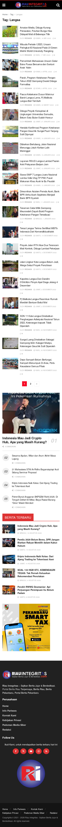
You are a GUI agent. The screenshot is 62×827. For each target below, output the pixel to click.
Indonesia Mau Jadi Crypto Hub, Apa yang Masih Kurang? (24, 440)
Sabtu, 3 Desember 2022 (46, 252)
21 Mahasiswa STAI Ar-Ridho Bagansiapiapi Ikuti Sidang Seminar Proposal (35, 471)
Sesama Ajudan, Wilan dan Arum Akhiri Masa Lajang (34, 457)
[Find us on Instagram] (39, 751)
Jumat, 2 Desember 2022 (45, 289)
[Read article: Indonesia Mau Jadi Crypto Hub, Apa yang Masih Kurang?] (31, 413)
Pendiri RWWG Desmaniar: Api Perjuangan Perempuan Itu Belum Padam (35, 590)
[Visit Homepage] (31, 5)
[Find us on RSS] (46, 751)
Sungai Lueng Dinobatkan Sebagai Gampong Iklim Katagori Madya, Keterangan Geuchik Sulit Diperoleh (37, 343)
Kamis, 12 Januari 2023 (45, 185)
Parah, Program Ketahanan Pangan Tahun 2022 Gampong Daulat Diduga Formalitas (38, 81)
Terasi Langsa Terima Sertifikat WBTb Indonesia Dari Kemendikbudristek (38, 229)
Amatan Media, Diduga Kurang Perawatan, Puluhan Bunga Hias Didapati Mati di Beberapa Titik (36, 31)
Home (5, 14)
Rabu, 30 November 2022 (46, 330)
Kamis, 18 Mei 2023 (43, 38)
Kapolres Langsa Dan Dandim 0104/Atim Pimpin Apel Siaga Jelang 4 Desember (39, 282)
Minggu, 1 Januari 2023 (45, 219)
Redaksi (28, 38)
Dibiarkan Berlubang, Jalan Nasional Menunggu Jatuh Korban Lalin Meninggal (38, 147)
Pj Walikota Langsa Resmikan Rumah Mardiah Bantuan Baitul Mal (39, 300)
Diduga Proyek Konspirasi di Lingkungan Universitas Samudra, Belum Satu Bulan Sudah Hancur (37, 114)
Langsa (19, 14)
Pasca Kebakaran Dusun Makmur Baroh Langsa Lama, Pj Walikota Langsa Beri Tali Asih (37, 97)
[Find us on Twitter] (23, 751)
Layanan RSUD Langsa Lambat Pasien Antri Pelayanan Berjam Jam (39, 162)
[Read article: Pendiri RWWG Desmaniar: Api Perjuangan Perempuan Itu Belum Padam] (8, 589)
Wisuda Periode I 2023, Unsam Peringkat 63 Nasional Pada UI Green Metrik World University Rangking (38, 47)
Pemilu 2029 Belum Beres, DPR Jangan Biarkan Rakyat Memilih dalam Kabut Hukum (38, 542)
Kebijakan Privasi (11, 720)
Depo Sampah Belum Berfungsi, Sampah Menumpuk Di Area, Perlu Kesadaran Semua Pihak (37, 363)
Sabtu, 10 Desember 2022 (46, 236)
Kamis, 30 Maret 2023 (44, 105)
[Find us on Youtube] (31, 751)
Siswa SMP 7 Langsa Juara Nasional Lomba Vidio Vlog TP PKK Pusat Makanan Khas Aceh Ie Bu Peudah (38, 178)
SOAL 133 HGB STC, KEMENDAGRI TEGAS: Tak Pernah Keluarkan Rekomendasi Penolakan (36, 573)
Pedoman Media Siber (14, 724)
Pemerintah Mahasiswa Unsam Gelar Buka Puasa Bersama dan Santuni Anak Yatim (38, 64)
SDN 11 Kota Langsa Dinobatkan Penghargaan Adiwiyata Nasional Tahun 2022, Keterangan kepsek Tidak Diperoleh (39, 320)
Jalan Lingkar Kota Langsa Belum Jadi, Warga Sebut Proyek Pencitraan (39, 263)
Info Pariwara (9, 710)
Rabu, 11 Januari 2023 (44, 202)
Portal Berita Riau (11, 689)
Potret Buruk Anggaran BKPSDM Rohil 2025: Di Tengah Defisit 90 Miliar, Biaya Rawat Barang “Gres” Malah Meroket (35, 499)
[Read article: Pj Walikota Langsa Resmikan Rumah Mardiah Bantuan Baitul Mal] (10, 303)
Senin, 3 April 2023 (43, 88)
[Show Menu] (3, 5)
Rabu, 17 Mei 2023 (42, 55)
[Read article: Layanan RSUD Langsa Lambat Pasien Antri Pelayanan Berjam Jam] (10, 165)
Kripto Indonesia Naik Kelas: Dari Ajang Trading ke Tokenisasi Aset (35, 484)
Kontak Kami (9, 715)
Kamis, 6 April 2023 (43, 72)
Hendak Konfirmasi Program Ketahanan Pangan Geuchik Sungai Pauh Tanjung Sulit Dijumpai (40, 131)
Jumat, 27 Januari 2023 (45, 121)
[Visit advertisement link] (31, 774)
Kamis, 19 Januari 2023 (45, 138)
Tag (11, 14)
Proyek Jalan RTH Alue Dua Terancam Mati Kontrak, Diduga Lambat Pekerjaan (39, 246)
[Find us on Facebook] (16, 751)
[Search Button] (58, 5)
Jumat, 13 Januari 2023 (45, 168)
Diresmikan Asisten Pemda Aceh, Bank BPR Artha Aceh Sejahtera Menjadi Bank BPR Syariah (39, 195)
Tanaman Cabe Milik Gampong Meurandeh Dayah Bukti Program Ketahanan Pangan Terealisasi (36, 211)
